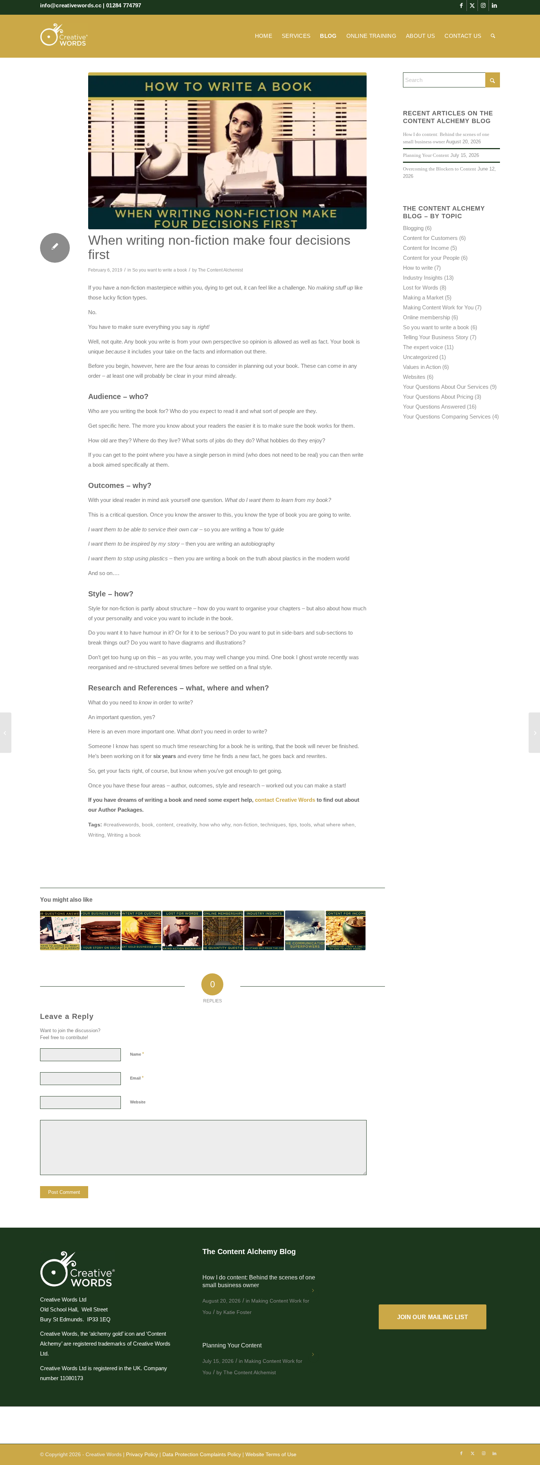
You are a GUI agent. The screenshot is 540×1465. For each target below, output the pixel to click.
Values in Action (422, 367)
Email (137, 1078)
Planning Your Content (426, 155)
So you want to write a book (159, 270)
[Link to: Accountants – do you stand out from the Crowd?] (264, 930)
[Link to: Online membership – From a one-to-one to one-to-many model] (346, 930)
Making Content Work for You (438, 307)
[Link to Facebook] (461, 5)
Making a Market (423, 297)
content (164, 824)
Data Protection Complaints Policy (201, 1454)
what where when (334, 824)
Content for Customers (430, 238)
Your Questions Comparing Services (447, 416)
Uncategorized (420, 357)
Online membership (426, 317)
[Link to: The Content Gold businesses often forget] (141, 930)
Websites (414, 377)
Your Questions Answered (434, 406)
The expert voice (423, 347)
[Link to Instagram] (483, 5)
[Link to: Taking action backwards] (182, 930)
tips (293, 824)
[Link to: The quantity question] (223, 930)
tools (305, 824)
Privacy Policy (142, 1454)
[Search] (493, 36)
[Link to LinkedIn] (494, 5)
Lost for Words (420, 287)
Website (137, 1102)
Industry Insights (423, 277)
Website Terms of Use (270, 1454)
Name (137, 1054)
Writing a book (124, 835)
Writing (96, 835)
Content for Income (426, 248)
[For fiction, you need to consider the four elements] (5, 732)
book (147, 824)
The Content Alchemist (220, 270)
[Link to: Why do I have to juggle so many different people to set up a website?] (60, 930)
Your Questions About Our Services (446, 387)
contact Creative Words (285, 800)
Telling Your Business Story (435, 337)
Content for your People (431, 258)
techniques (273, 824)
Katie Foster (237, 1312)
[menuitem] (263, 36)
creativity (186, 824)
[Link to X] (472, 5)
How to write (418, 268)
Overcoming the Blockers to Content (439, 169)
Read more (313, 1293)
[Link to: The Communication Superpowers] (305, 930)
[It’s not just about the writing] (534, 732)
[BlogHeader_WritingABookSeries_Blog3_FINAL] (227, 150)
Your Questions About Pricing (438, 397)
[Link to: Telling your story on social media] (100, 930)
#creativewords (121, 824)
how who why (214, 824)
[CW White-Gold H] (64, 36)
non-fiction (245, 824)
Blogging (413, 228)
